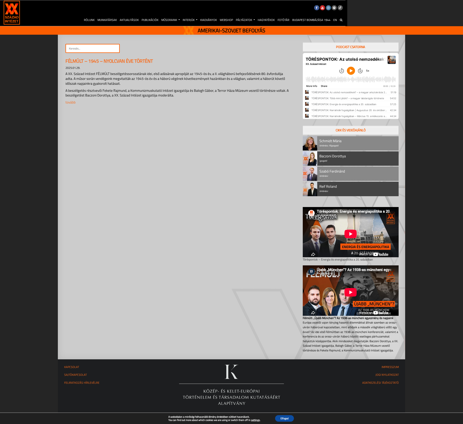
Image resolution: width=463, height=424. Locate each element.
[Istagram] (328, 7)
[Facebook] (316, 7)
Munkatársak (107, 20)
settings (255, 420)
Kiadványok (208, 20)
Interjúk (189, 20)
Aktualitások (129, 20)
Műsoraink (169, 20)
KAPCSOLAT (71, 367)
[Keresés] (341, 20)
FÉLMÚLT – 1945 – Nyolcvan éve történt (109, 60)
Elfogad (284, 418)
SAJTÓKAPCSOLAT (75, 375)
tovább (70, 102)
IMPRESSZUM (390, 367)
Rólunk (89, 20)
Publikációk (150, 20)
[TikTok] (340, 7)
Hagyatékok (266, 20)
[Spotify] (334, 7)
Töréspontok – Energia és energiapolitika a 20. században (338, 259)
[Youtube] (322, 7)
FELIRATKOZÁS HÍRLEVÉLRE (81, 382)
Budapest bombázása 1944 (311, 20)
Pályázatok (244, 20)
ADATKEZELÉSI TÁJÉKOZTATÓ (380, 382)
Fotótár (283, 20)
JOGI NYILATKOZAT (387, 375)
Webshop (226, 20)
